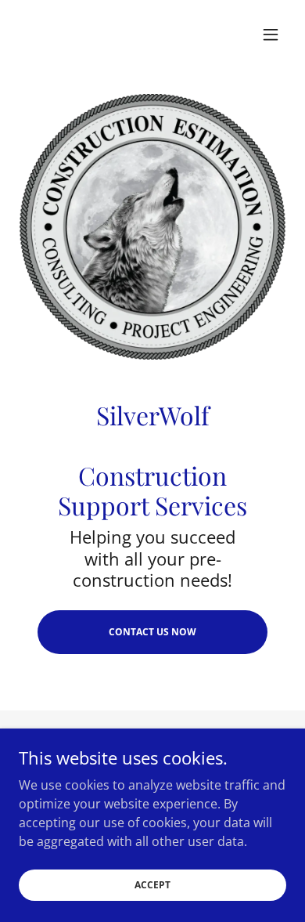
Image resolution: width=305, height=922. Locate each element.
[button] (270, 34)
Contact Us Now (152, 631)
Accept (152, 884)
